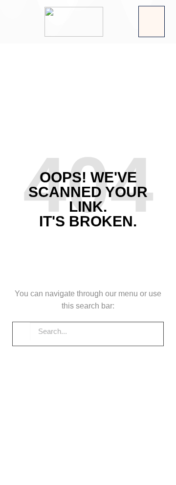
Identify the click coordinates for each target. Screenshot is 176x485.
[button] (151, 21)
